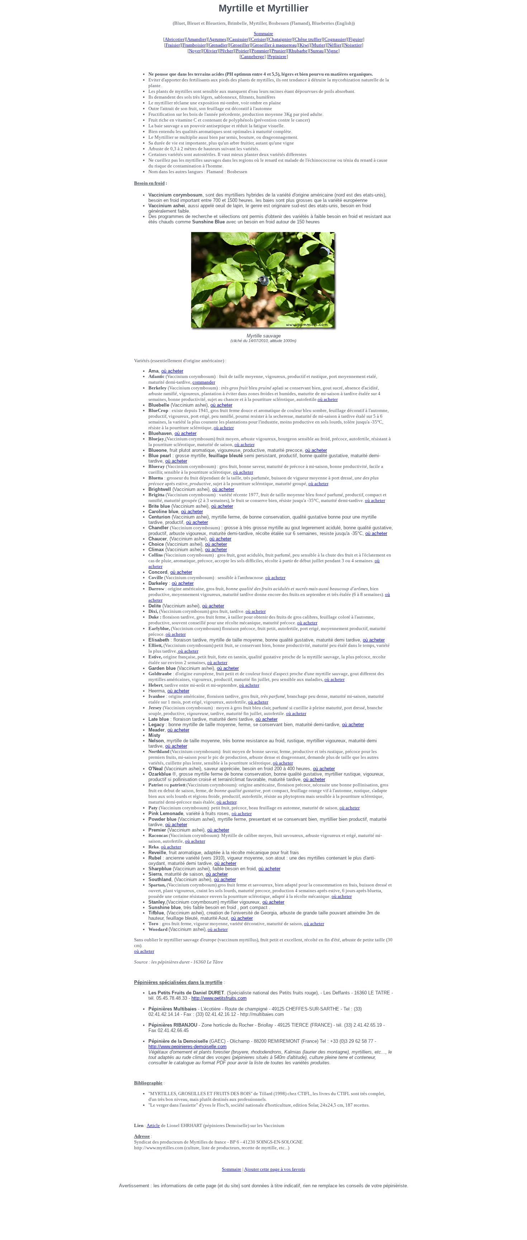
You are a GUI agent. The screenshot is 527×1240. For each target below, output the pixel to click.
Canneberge (252, 56)
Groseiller (240, 45)
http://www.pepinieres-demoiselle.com (187, 1046)
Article (153, 1125)
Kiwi (304, 45)
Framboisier (194, 45)
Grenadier (218, 45)
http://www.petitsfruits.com (219, 998)
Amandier (196, 39)
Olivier (210, 50)
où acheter (172, 371)
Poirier (242, 50)
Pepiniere (277, 56)
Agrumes (217, 39)
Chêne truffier (308, 39)
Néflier (334, 45)
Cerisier (258, 39)
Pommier (260, 50)
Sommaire (263, 33)
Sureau (317, 50)
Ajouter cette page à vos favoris (274, 1169)
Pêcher (226, 50)
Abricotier (174, 39)
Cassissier (238, 39)
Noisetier (353, 45)
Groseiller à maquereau (274, 45)
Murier (318, 45)
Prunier (279, 50)
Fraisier (173, 45)
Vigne (332, 50)
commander (204, 382)
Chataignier (280, 39)
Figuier (356, 39)
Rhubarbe (298, 50)
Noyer (195, 50)
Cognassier (335, 39)
